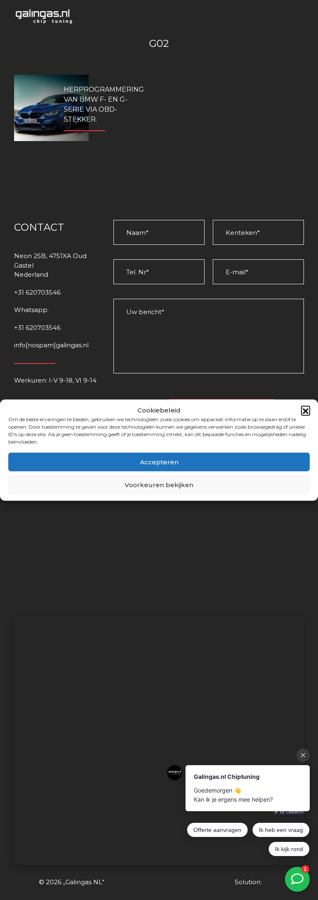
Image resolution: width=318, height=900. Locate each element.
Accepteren (159, 462)
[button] (305, 410)
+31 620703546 (37, 292)
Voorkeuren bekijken (159, 484)
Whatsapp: (31, 310)
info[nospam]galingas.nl (51, 345)
